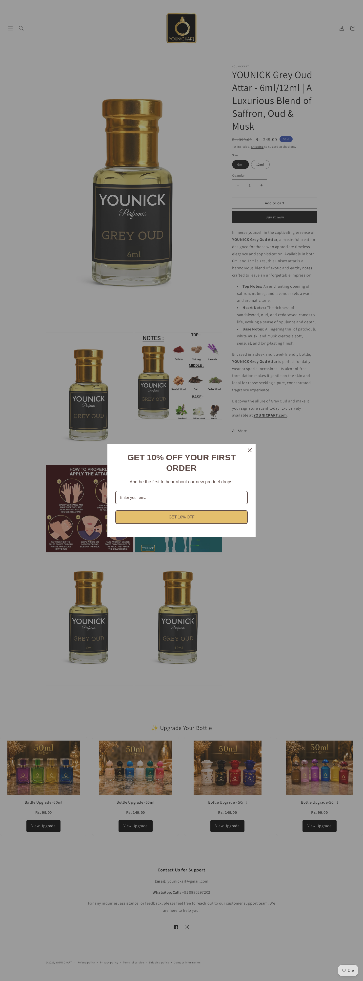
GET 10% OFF (182, 517)
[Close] (250, 450)
